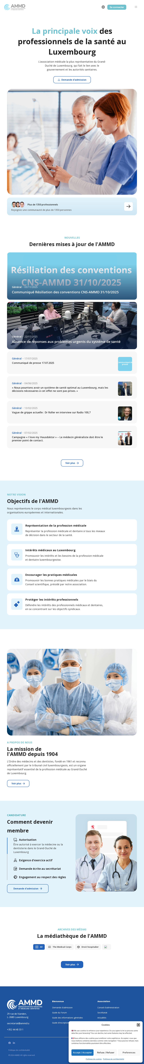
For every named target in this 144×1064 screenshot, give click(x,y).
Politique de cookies (94, 1059)
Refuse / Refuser (105, 1052)
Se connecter (117, 7)
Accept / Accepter (82, 1052)
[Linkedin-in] (14, 1043)
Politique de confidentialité (113, 1059)
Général (17, 287)
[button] (138, 1024)
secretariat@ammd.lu (18, 1023)
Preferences (129, 1052)
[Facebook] (9, 1043)
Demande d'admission (26, 888)
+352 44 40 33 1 (15, 1029)
